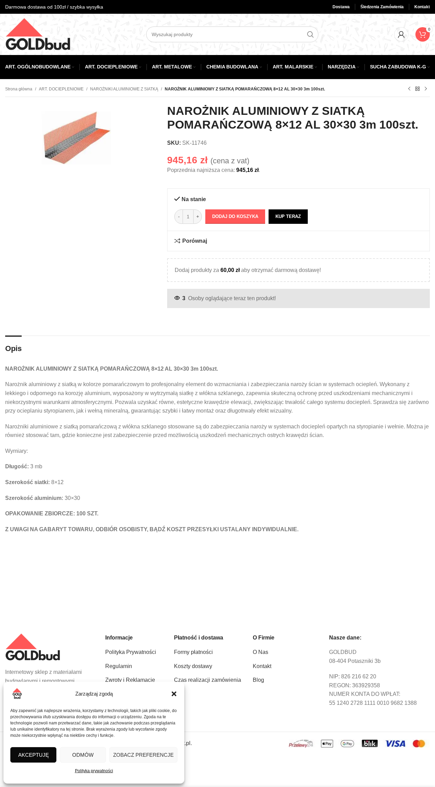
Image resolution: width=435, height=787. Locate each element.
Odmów (83, 755)
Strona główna (18, 89)
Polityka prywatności (94, 770)
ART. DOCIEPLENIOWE (61, 89)
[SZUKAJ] (310, 34)
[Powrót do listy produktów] (417, 89)
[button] (174, 693)
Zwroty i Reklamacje (130, 680)
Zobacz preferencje (143, 755)
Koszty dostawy (193, 666)
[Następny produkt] (426, 89)
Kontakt (262, 666)
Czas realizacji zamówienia (207, 680)
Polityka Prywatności (130, 652)
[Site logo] (37, 34)
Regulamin (118, 666)
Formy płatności (193, 652)
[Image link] (32, 647)
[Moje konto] (401, 34)
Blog (258, 680)
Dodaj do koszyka (235, 216)
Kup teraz (288, 216)
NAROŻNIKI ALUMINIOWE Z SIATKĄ (124, 89)
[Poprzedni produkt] (409, 89)
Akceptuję (33, 755)
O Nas (260, 652)
